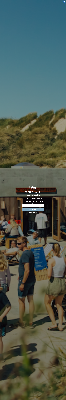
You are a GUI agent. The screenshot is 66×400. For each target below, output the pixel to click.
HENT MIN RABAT (33, 209)
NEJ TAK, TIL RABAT (33, 212)
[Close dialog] (64, 1)
